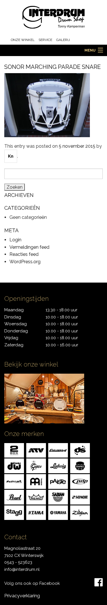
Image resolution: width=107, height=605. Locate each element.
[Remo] (36, 496)
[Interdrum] (53, 17)
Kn (10, 156)
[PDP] (80, 481)
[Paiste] (58, 481)
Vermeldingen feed (29, 247)
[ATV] (36, 450)
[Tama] (36, 512)
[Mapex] (80, 465)
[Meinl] (36, 481)
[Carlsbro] (58, 450)
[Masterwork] (14, 481)
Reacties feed (24, 254)
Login (15, 239)
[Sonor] (80, 496)
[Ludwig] (58, 465)
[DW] (14, 465)
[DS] (80, 450)
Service (45, 40)
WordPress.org (25, 261)
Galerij (63, 40)
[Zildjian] (80, 512)
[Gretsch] (36, 465)
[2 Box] (14, 450)
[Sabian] (58, 496)
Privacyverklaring (22, 595)
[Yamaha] (58, 512)
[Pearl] (14, 496)
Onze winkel (23, 40)
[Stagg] (14, 512)
